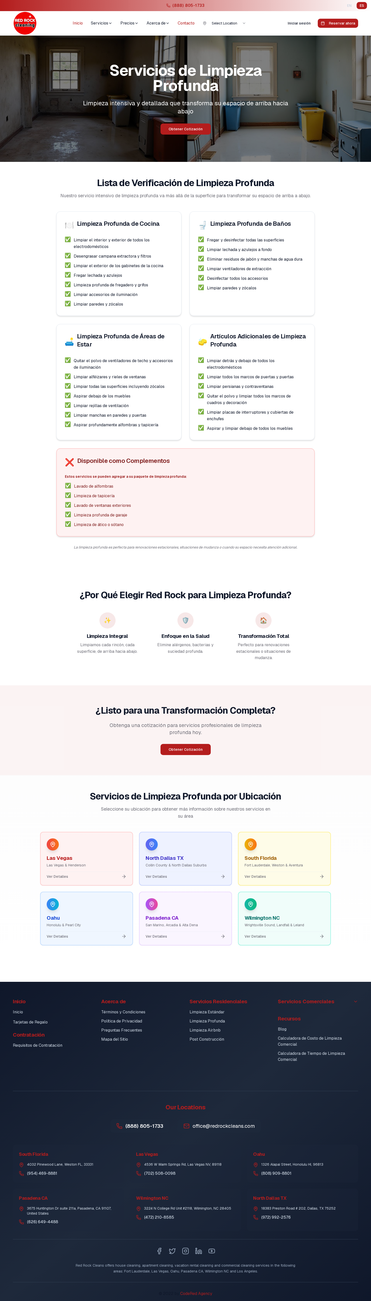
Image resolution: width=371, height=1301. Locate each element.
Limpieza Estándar (207, 1012)
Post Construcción (207, 1039)
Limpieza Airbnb (205, 1030)
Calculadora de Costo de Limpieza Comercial (310, 1041)
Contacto (186, 23)
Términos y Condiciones (123, 1012)
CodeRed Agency (196, 1293)
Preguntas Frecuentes (121, 1030)
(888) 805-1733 (144, 1126)
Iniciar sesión (299, 23)
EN (349, 5)
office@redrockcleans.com (224, 1126)
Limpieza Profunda (207, 1021)
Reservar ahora (342, 23)
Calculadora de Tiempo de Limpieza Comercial (311, 1056)
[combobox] (229, 23)
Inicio (78, 23)
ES (362, 5)
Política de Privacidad (121, 1021)
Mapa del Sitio (114, 1039)
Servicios (99, 23)
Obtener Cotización (186, 129)
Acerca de (156, 23)
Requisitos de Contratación (37, 1045)
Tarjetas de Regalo (30, 1022)
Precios (127, 23)
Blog (282, 1029)
